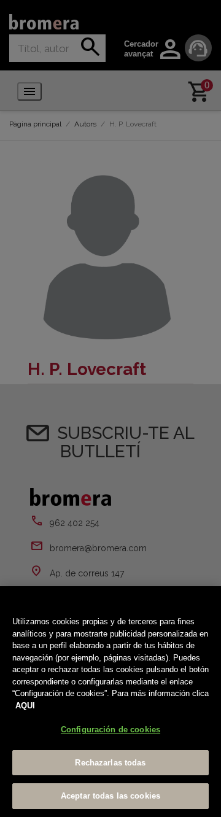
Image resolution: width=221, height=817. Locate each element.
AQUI (25, 705)
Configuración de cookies (110, 729)
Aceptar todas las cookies (110, 795)
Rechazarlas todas (110, 762)
